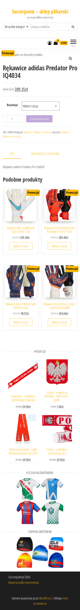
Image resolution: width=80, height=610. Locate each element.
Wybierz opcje (20, 246)
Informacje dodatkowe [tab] (45, 153)
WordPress (45, 598)
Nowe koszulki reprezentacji (23, 582)
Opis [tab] (12, 153)
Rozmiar (12, 105)
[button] (70, 58)
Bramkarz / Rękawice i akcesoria (38, 132)
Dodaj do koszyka (39, 119)
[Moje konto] (50, 43)
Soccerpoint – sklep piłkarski (40, 11)
